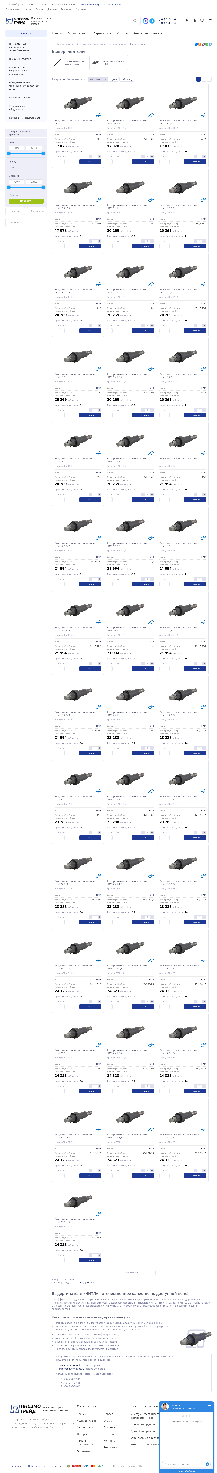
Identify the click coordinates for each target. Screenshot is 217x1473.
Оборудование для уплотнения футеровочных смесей (24, 86)
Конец (90, 1282)
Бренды (57, 33)
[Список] (204, 79)
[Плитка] (198, 79)
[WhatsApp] (206, 44)
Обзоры (122, 33)
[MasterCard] (93, 1466)
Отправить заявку (89, 4)
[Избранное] (202, 21)
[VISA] (85, 1466)
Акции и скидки (78, 33)
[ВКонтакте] (196, 44)
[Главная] (52, 43)
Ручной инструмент (20, 97)
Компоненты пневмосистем (24, 117)
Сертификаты (103, 33)
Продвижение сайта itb (127, 1466)
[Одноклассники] (199, 44)
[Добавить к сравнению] (57, 161)
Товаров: (57, 79)
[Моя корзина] (210, 21)
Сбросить (13, 195)
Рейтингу (126, 79)
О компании (87, 1406)
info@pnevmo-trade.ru (71, 1368)
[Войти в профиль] (187, 21)
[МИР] (100, 1466)
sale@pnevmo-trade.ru (63, 4)
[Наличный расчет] (68, 1466)
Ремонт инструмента (147, 33)
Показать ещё (131, 1272)
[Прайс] (209, 79)
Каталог (26, 33)
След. (81, 1282)
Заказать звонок (112, 4)
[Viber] (203, 44)
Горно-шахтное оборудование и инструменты (18, 70)
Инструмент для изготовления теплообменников (19, 47)
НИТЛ (13, 167)
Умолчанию (96, 79)
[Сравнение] (194, 21)
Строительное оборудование (17, 107)
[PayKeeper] (76, 1466)
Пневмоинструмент (20, 58)
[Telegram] (210, 44)
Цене (114, 79)
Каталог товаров (144, 1406)
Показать (26, 201)
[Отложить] (62, 161)
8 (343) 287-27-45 (167, 19)
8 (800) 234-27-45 (167, 23)
